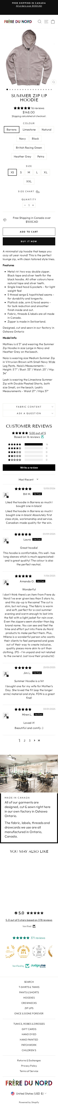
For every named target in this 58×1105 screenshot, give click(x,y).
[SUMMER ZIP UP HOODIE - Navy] (16, 896)
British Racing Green (29, 147)
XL (45, 172)
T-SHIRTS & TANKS (29, 987)
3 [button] (29, 740)
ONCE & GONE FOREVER (29, 1013)
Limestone (29, 129)
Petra (40, 156)
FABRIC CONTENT (29, 406)
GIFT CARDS (29, 1029)
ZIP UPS (29, 1008)
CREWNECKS (29, 1002)
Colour (29, 123)
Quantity (29, 199)
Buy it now (29, 241)
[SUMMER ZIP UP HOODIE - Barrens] (5, 896)
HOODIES (29, 997)
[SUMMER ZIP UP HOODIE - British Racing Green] (9, 899)
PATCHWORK (29, 1044)
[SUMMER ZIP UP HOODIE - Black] (20, 896)
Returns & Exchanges (29, 1060)
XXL (29, 181)
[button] (22, 108)
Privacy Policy (29, 1065)
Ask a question (29, 413)
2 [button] (24, 740)
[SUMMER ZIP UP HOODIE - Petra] (16, 899)
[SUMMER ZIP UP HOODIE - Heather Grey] (12, 899)
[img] (23, 488)
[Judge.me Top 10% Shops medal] (44, 951)
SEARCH (29, 981)
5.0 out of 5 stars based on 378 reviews (29, 920)
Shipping (16, 116)
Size (29, 166)
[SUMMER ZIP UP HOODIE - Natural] (12, 896)
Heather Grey (22, 156)
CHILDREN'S (29, 1050)
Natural (46, 129)
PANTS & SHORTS (29, 992)
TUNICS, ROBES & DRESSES (29, 1023)
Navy (22, 138)
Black (35, 138)
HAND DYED (29, 1034)
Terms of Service (29, 1071)
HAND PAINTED (29, 1039)
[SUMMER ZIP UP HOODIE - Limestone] (9, 896)
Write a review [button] (29, 467)
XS (12, 172)
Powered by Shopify (29, 1102)
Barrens (12, 129)
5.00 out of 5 (37, 433)
